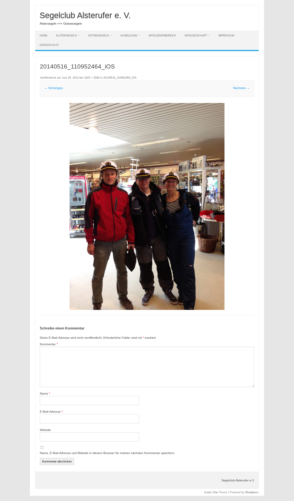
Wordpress (251, 492)
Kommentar (49, 344)
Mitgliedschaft (196, 35)
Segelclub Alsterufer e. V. (85, 15)
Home (43, 35)
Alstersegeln (66, 35)
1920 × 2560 (91, 77)
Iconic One (211, 492)
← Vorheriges (53, 88)
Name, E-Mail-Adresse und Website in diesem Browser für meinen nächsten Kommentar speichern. (107, 453)
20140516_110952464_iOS (119, 77)
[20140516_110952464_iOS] (147, 206)
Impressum (226, 35)
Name (45, 393)
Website (45, 430)
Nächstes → (241, 88)
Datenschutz (49, 45)
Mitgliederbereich (162, 35)
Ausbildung (128, 35)
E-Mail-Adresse (51, 411)
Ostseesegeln (98, 35)
